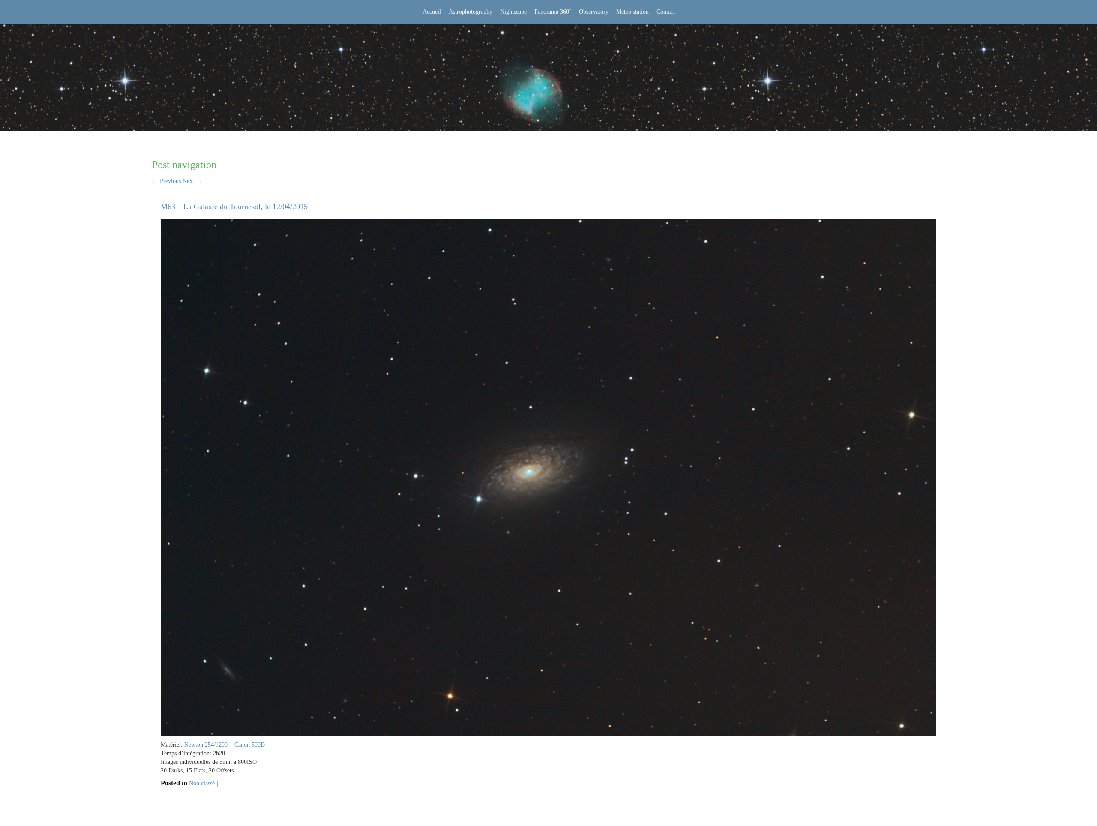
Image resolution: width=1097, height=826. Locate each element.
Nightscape (513, 12)
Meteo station (632, 12)
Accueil (432, 12)
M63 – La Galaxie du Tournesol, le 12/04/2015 (234, 206)
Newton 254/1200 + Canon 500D (224, 745)
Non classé (202, 783)
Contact (665, 12)
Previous (166, 181)
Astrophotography (470, 12)
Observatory (593, 12)
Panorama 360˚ (552, 12)
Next (192, 181)
